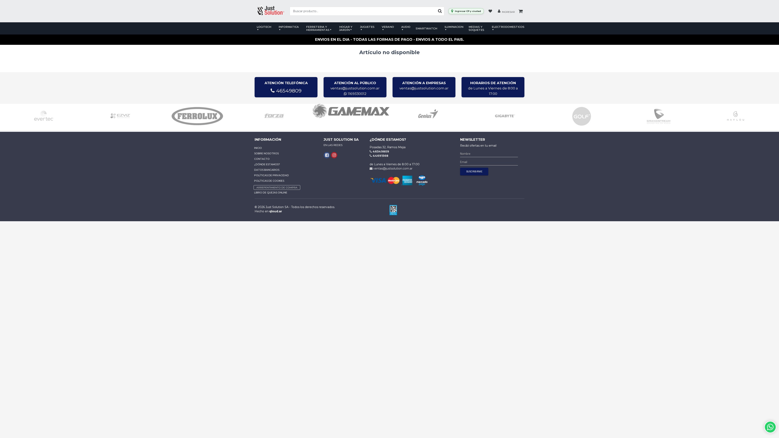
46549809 (288, 91)
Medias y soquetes (476, 28)
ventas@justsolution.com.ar (355, 88)
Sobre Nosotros (266, 153)
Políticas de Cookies (269, 180)
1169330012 (356, 94)
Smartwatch (426, 28)
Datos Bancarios (266, 169)
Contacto (262, 158)
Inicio (258, 147)
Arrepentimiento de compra (276, 187)
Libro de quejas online (270, 192)
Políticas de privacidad (271, 175)
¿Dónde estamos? (267, 164)
